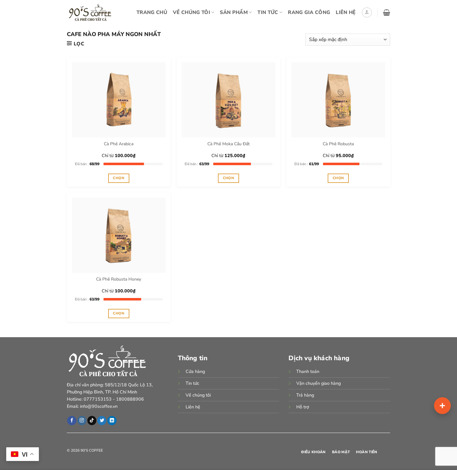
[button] (367, 12)
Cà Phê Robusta (338, 144)
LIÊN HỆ (346, 12)
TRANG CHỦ (151, 12)
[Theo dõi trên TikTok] (91, 420)
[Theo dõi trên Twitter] (101, 420)
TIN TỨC (267, 12)
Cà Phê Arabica (118, 144)
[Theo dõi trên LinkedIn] (111, 420)
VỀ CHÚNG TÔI (191, 12)
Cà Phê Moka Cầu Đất (228, 144)
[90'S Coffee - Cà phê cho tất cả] (92, 12)
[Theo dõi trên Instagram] (81, 420)
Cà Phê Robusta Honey (118, 279)
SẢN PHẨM (234, 12)
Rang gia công (309, 12)
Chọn (118, 177)
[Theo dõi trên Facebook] (71, 420)
